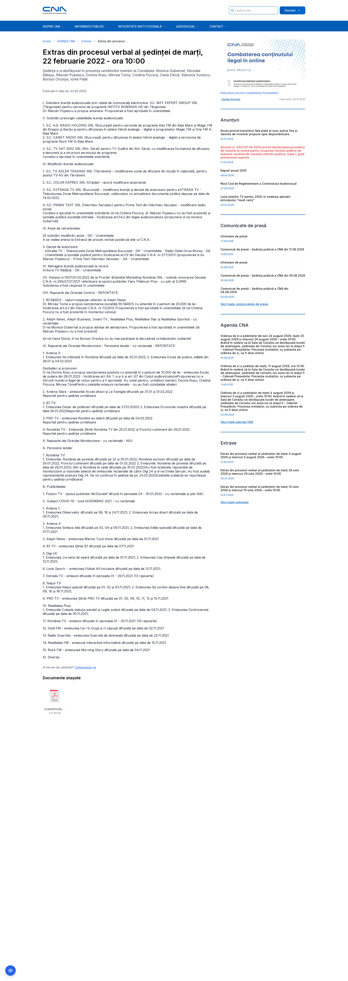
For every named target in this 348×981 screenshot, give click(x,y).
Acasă (47, 41)
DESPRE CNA (51, 26)
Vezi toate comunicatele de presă (244, 304)
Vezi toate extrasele (235, 502)
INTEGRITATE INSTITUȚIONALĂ (140, 26)
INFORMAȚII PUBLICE (89, 26)
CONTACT (216, 26)
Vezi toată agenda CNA (237, 422)
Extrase (86, 41)
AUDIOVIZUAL (185, 26)
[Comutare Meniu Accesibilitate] (10, 970)
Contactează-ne (85, 667)
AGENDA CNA (66, 41)
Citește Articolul (230, 99)
